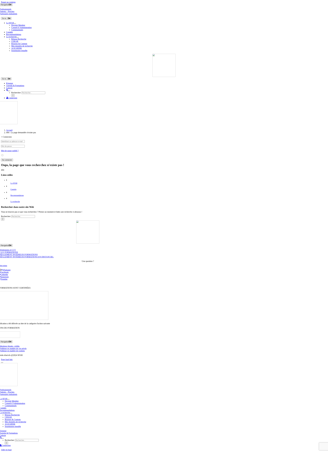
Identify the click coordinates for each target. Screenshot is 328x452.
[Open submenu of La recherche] (18, 37)
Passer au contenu (8, 2)
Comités (13, 189)
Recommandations (17, 195)
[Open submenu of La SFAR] (15, 23)
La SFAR (14, 183)
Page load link (7, 359)
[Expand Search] (3, 438)
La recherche (15, 202)
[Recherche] (7, 90)
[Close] (2, 362)
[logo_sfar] (164, 76)
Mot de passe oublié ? (10, 151)
